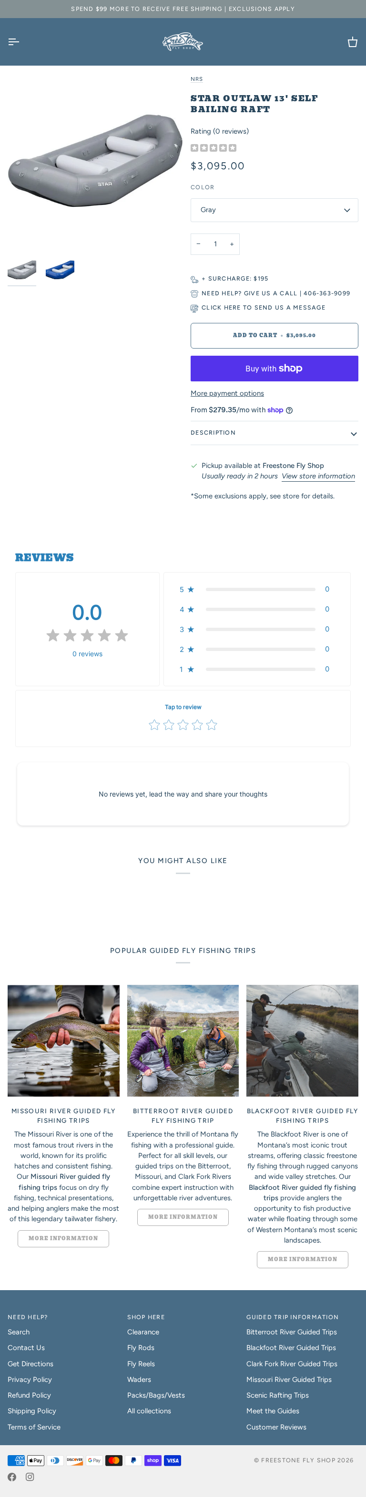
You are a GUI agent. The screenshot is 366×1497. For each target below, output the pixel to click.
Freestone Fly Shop (298, 1460)
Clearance (143, 1332)
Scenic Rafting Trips (277, 1395)
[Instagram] (30, 1477)
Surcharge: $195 (238, 278)
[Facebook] (12, 1477)
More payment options (227, 393)
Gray (208, 209)
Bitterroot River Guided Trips (291, 1332)
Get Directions (30, 1364)
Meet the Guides (272, 1411)
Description (213, 432)
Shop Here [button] (146, 1317)
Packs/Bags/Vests (156, 1395)
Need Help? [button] (28, 1317)
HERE (232, 307)
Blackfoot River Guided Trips (291, 1347)
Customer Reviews (276, 1427)
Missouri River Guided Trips (289, 1379)
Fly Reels (141, 1364)
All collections (149, 1411)
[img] (213, 148)
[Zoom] (95, 160)
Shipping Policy (32, 1411)
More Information (63, 1239)
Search (19, 1332)
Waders (139, 1379)
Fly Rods (140, 1347)
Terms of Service (34, 1427)
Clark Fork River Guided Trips (291, 1364)
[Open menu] (22, 42)
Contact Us (26, 1347)
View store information (318, 476)
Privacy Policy (30, 1379)
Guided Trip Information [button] (292, 1317)
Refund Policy (29, 1395)
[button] (257, 589)
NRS (197, 79)
